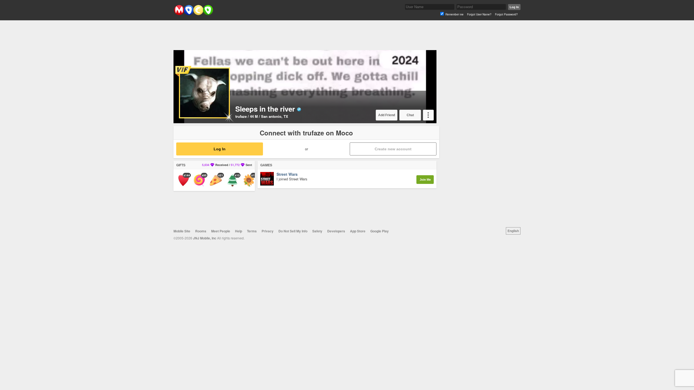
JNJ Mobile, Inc (204, 238)
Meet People (220, 231)
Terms (252, 231)
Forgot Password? (506, 14)
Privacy (268, 231)
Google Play (379, 231)
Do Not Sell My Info (292, 231)
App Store (357, 231)
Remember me (454, 14)
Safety (317, 231)
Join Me (425, 179)
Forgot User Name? (479, 14)
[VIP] (184, 71)
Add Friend (386, 115)
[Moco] (193, 14)
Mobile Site (182, 231)
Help (238, 231)
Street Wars (287, 174)
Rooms (200, 231)
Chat (410, 115)
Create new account (393, 149)
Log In (514, 7)
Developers (336, 231)
